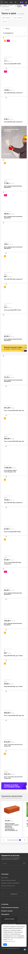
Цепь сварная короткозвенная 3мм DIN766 (13, 217)
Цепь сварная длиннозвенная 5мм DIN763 (13, 593)
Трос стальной (17, 17)
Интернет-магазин (6, 911)
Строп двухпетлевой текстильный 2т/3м (10, 471)
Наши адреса (5, 914)
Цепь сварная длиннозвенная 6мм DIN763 (13, 624)
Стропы (4, 21)
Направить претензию (9, 924)
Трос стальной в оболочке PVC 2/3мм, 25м (13, 777)
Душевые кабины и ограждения (10, 883)
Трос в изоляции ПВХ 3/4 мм (12, 310)
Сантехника (4, 874)
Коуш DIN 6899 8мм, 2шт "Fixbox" (13, 686)
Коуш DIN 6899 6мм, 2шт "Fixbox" (13, 655)
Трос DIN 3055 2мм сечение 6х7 (13, 122)
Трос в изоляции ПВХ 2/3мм (12, 63)
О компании (4, 904)
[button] (3, 840)
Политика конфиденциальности (10, 948)
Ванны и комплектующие (8, 880)
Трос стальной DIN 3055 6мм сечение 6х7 (12, 563)
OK (5, 944)
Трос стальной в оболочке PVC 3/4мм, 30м (13, 745)
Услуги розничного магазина (9, 907)
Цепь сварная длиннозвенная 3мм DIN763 (13, 339)
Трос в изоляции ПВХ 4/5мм (12, 531)
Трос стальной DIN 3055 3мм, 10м (14, 410)
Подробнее (7, 154)
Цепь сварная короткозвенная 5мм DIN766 (13, 247)
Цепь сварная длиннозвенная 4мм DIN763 (13, 186)
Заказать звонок (9, 919)
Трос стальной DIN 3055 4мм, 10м (14, 715)
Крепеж (7, 9)
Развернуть (14, 894)
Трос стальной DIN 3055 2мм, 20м (14, 441)
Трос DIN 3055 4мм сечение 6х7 (13, 502)
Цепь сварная (6, 17)
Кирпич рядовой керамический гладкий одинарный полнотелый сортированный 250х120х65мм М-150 (12, 827)
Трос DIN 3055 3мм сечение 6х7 (13, 92)
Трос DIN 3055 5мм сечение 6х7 (13, 279)
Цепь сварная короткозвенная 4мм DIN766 (13, 380)
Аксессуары (4, 877)
